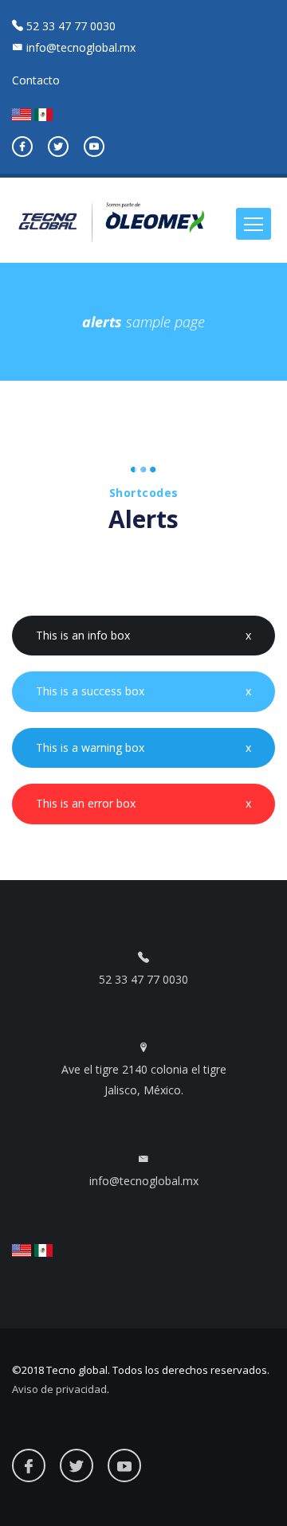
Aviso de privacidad (59, 1389)
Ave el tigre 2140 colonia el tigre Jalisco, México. (143, 1080)
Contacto (36, 80)
